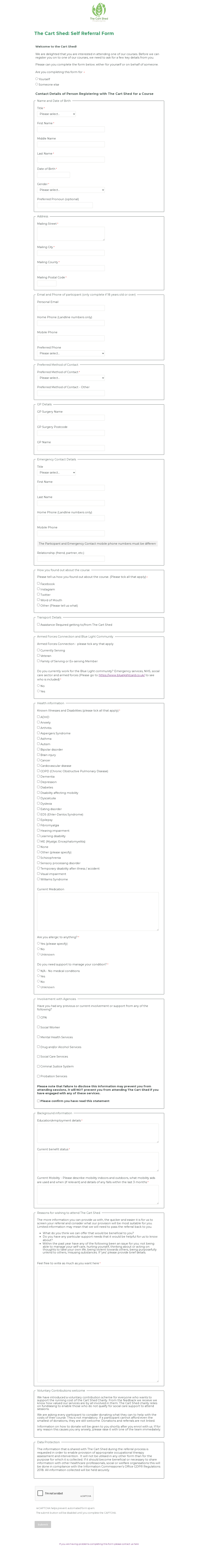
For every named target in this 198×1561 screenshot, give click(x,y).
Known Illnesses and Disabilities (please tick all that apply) (78, 710)
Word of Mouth (51, 600)
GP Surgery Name (50, 411)
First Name (45, 123)
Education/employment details (59, 1120)
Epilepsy (46, 820)
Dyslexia (46, 803)
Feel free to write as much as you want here (68, 1263)
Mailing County (47, 262)
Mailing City (45, 247)
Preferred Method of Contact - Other (63, 387)
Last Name (44, 153)
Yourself (44, 79)
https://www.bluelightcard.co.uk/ (122, 675)
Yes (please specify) (53, 943)
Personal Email (47, 302)
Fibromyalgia (49, 825)
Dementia (47, 776)
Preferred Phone (49, 347)
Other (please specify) (55, 852)
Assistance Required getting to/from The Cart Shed (76, 625)
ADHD (44, 717)
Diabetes (46, 787)
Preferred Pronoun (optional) (58, 199)
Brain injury (48, 755)
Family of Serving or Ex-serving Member (69, 661)
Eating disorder (51, 809)
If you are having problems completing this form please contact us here (99, 1543)
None (44, 847)
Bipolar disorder (51, 749)
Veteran (45, 656)
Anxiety (45, 722)
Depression (48, 782)
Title (40, 108)
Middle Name (46, 138)
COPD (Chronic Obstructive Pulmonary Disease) (74, 771)
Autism (45, 744)
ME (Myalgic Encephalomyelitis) (62, 841)
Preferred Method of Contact (57, 372)
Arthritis (45, 728)
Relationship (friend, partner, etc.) (60, 553)
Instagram (47, 589)
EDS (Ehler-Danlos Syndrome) (61, 814)
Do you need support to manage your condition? (72, 964)
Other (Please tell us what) (59, 605)
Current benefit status (52, 1149)
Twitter (45, 595)
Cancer (45, 760)
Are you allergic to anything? (57, 937)
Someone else (49, 84)
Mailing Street (47, 223)
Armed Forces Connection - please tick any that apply (75, 644)
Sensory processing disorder (60, 863)
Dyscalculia (48, 798)
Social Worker (50, 1027)
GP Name (44, 442)
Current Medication (50, 889)
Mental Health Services (56, 1037)
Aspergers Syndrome (55, 733)
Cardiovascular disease (55, 766)
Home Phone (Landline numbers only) (64, 317)
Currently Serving (52, 650)
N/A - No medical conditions (60, 971)
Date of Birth (46, 169)
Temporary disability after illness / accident (70, 868)
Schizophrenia (50, 858)
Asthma (45, 739)
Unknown (47, 954)
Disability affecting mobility (59, 793)
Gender (42, 184)
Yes (42, 691)
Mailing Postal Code (51, 277)
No (42, 686)
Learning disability (53, 836)
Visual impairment (53, 874)
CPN (43, 1017)
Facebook (47, 584)
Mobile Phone (47, 332)
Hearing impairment (54, 830)
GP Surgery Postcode (52, 427)
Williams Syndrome (54, 879)
